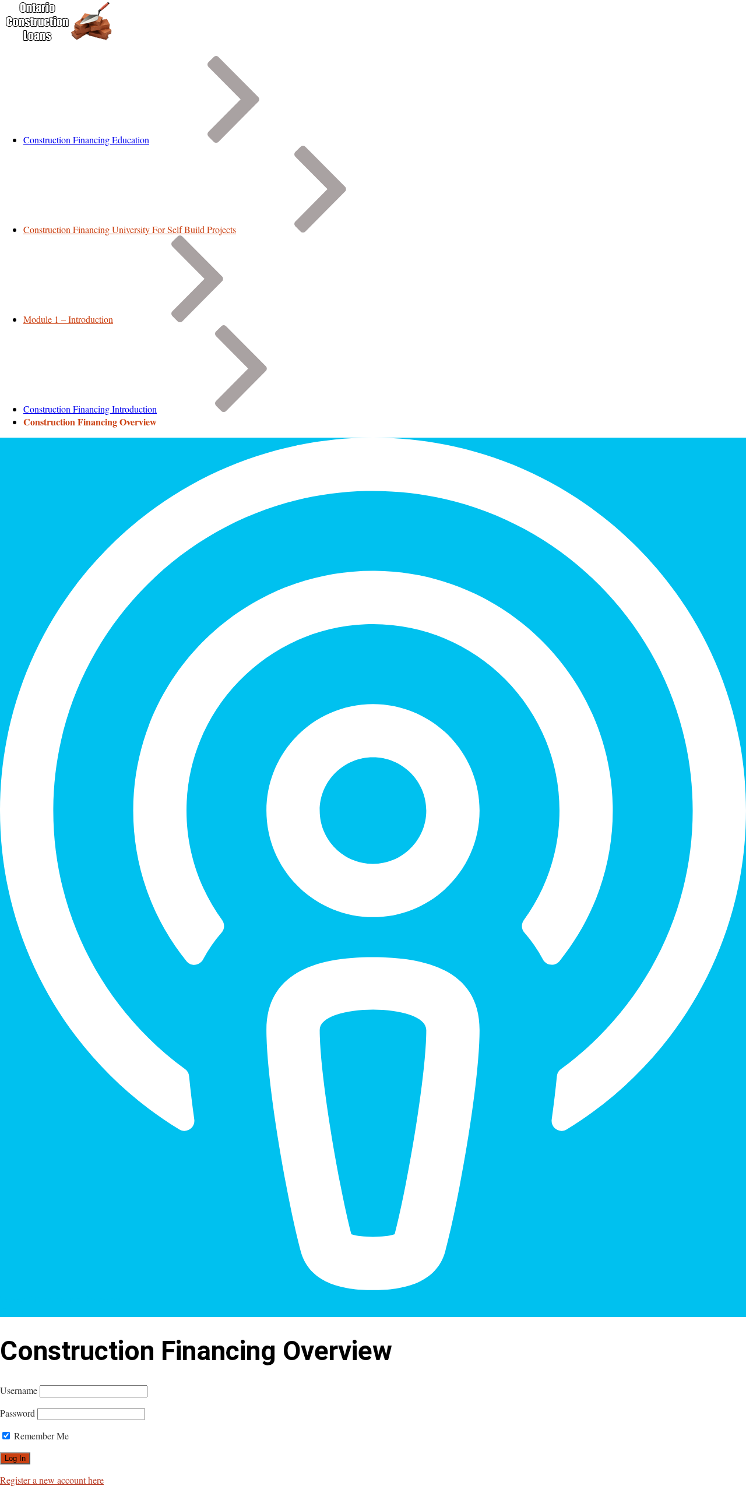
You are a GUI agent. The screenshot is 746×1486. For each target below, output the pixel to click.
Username (18, 1390)
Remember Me (40, 1435)
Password (17, 1413)
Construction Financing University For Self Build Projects (129, 229)
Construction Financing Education (86, 139)
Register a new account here (52, 1480)
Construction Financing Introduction (90, 409)
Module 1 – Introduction (68, 319)
